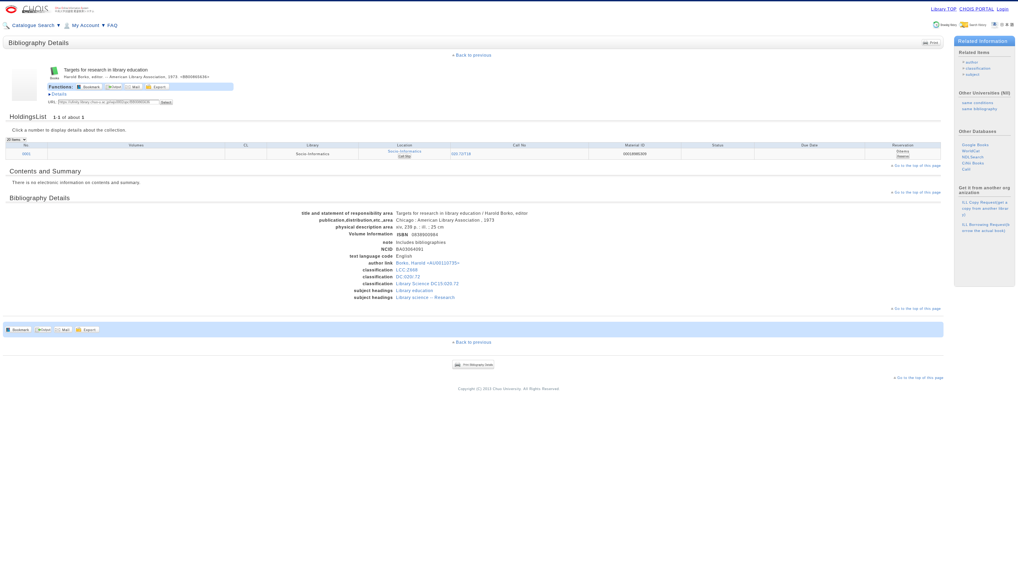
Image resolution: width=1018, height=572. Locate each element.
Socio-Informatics (405, 151)
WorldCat (971, 151)
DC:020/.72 (408, 277)
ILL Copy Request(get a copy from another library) (985, 208)
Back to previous (474, 55)
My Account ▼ (88, 25)
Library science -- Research (425, 297)
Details (59, 94)
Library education (414, 290)
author (972, 62)
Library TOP (944, 9)
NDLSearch (973, 157)
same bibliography (979, 109)
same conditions (977, 103)
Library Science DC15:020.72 (427, 283)
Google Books (975, 145)
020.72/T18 (461, 154)
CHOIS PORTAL (976, 9)
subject (973, 74)
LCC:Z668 (407, 270)
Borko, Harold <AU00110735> (428, 263)
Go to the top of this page (918, 166)
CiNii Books (973, 163)
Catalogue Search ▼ (36, 25)
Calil (966, 169)
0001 (26, 154)
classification (978, 68)
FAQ (112, 25)
